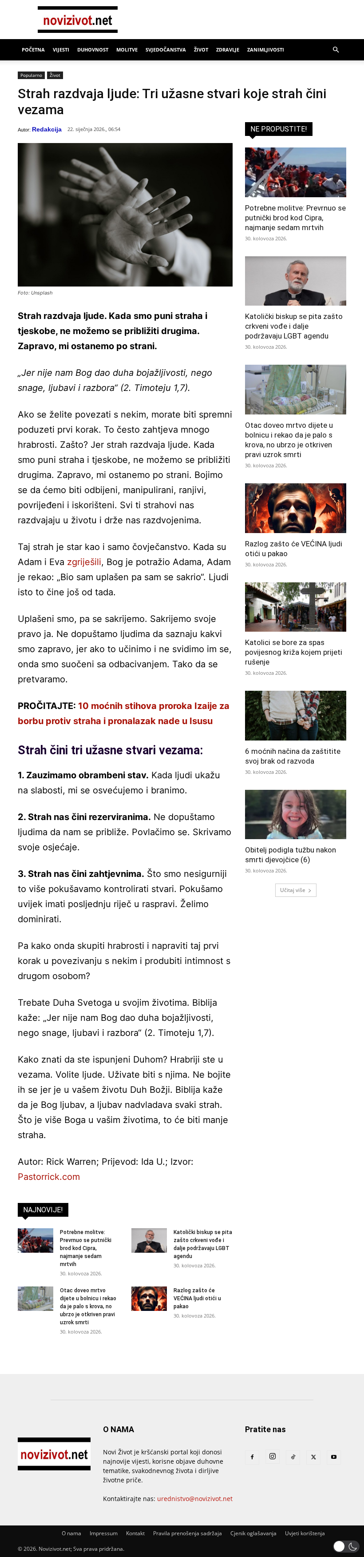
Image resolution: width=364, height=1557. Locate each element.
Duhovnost (92, 49)
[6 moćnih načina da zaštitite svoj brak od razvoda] (295, 716)
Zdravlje (227, 49)
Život (201, 49)
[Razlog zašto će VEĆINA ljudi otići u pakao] (149, 1298)
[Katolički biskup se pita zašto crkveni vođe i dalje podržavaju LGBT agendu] (149, 1240)
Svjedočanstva (166, 49)
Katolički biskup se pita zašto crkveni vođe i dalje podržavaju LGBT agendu (294, 326)
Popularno (31, 75)
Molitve (127, 49)
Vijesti (61, 49)
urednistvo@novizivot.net (195, 1498)
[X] (313, 1457)
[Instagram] (272, 1456)
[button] (335, 50)
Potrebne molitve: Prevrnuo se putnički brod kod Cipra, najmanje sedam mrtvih (85, 1248)
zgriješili (84, 562)
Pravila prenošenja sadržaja (187, 1533)
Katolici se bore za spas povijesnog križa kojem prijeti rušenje (293, 652)
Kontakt (135, 1533)
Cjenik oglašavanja (253, 1533)
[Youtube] (334, 1457)
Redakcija (47, 129)
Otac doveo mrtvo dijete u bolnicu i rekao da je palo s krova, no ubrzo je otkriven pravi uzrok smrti (88, 1306)
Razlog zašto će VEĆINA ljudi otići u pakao (197, 1298)
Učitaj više (292, 890)
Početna (33, 49)
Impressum (104, 1533)
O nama (71, 1533)
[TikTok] (293, 1457)
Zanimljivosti (265, 49)
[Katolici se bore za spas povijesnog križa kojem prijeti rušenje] (295, 607)
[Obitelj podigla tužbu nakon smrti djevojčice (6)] (295, 815)
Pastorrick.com (49, 1176)
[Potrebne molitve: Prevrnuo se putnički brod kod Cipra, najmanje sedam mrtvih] (35, 1240)
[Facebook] (252, 1457)
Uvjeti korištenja (305, 1533)
